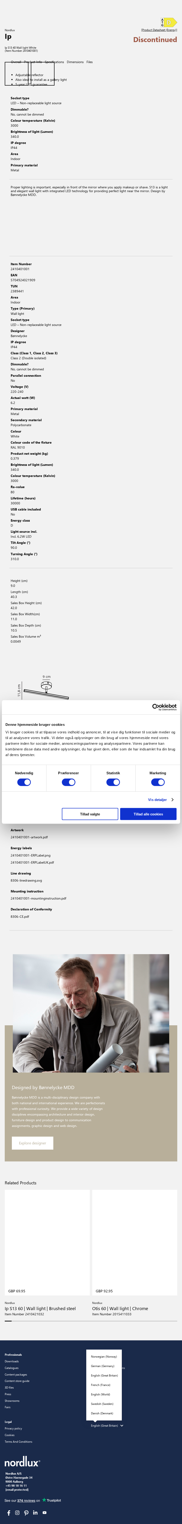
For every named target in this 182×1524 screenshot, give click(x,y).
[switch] (68, 782)
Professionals (13, 1354)
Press (8, 1394)
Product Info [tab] (33, 62)
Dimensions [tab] (75, 62)
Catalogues (11, 1368)
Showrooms (12, 1401)
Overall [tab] (16, 62)
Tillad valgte (90, 814)
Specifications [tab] (54, 62)
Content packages (16, 1374)
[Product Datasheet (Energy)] (159, 30)
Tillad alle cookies (148, 814)
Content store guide (17, 1381)
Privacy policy (13, 1428)
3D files (9, 1387)
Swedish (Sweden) (102, 1404)
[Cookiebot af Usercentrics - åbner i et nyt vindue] (156, 707)
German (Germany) (102, 1366)
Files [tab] (89, 62)
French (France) (100, 1385)
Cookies (9, 1435)
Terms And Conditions (18, 1441)
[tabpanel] (91, 123)
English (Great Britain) (104, 1375)
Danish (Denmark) (102, 1413)
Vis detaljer (157, 800)
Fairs (7, 1407)
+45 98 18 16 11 (16, 1485)
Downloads (12, 1361)
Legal (8, 1422)
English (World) (100, 1394)
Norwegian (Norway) (104, 1356)
